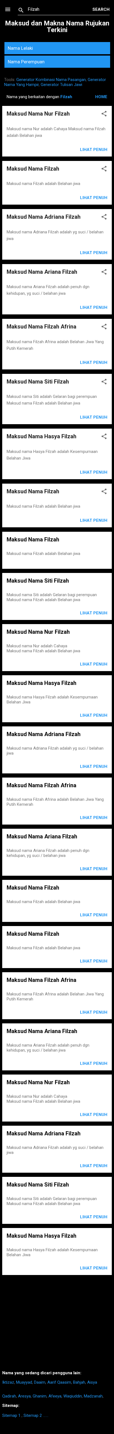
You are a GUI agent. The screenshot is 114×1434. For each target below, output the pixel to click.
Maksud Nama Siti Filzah (38, 381)
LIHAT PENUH (93, 613)
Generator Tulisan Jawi (61, 84)
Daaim (39, 1382)
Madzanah (93, 1396)
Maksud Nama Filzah (33, 168)
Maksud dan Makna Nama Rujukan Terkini (57, 26)
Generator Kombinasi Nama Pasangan (51, 79)
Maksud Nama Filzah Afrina (41, 326)
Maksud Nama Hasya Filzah (41, 436)
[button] (104, 114)
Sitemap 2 (33, 1415)
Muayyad (24, 1382)
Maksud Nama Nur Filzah (38, 113)
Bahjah (79, 1382)
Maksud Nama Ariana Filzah (42, 271)
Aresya (24, 1396)
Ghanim (39, 1396)
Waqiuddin (72, 1396)
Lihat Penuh (93, 149)
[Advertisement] (57, 1324)
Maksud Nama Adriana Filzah (44, 216)
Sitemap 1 (11, 1415)
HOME (101, 96)
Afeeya (54, 1396)
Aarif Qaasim (59, 1382)
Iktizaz (8, 1382)
